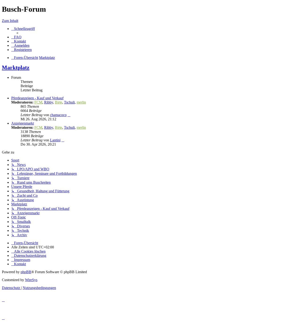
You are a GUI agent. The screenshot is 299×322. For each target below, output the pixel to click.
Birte (58, 102)
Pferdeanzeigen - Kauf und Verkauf (37, 98)
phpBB (26, 272)
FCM (38, 102)
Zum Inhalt (10, 21)
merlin (81, 102)
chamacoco (58, 115)
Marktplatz (15, 67)
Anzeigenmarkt (22, 123)
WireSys (31, 280)
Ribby (48, 102)
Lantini (55, 140)
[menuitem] (16, 37)
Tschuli (69, 102)
